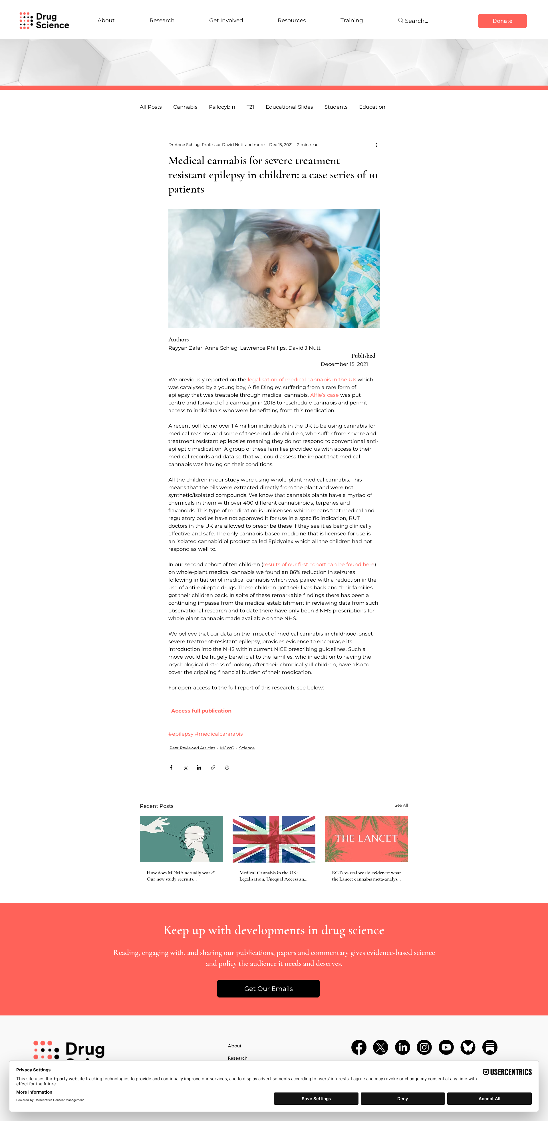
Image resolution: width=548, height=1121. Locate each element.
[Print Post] (227, 767)
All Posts (151, 107)
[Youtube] (446, 1047)
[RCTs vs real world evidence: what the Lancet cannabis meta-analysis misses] (366, 839)
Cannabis (185, 107)
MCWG (227, 747)
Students (336, 107)
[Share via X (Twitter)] (185, 767)
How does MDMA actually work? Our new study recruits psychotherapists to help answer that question (181, 875)
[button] (268, 988)
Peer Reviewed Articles (192, 747)
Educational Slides (289, 107)
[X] (380, 1047)
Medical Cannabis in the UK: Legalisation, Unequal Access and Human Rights (273, 875)
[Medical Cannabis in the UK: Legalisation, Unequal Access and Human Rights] (274, 839)
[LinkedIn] (402, 1047)
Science (247, 747)
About (234, 1046)
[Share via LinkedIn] (199, 767)
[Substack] (489, 1047)
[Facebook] (358, 1047)
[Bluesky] (468, 1047)
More (365, 107)
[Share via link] (213, 767)
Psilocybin (222, 107)
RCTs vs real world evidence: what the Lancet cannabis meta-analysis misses (366, 875)
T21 (250, 107)
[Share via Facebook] (171, 767)
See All (401, 805)
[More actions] (376, 144)
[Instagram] (424, 1047)
